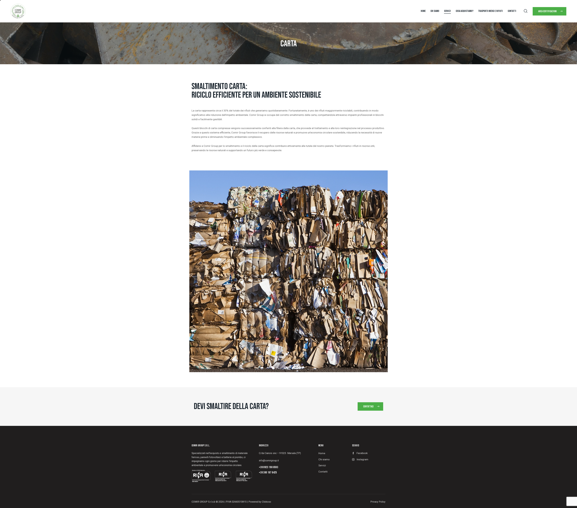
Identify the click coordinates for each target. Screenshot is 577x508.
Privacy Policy (377, 501)
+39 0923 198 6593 (268, 467)
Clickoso (266, 501)
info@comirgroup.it (269, 460)
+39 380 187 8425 (268, 472)
